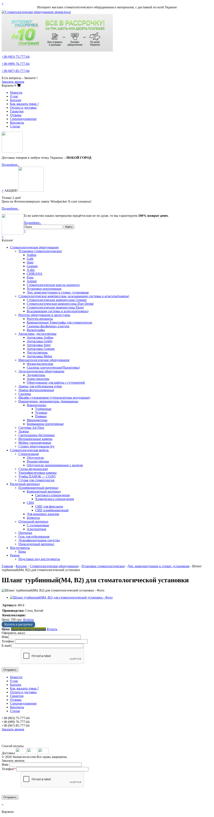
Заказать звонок (13, 81)
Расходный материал (25, 484)
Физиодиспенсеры (40, 364)
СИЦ (30, 502)
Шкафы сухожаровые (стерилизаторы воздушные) (54, 397)
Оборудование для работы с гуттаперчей (56, 382)
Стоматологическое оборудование (34, 247)
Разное (15, 555)
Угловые (41, 412)
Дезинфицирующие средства (39, 540)
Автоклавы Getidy (40, 341)
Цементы (33, 517)
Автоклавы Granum (41, 349)
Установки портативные (44, 288)
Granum (32, 266)
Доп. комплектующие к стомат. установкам (58, 292)
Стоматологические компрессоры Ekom (55, 307)
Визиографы (36, 330)
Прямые (41, 416)
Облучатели (35, 457)
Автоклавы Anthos (40, 337)
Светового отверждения (52, 495)
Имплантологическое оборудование (44, 360)
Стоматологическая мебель (29, 450)
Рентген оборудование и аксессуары (44, 315)
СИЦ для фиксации (49, 506)
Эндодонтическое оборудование (41, 371)
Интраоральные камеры (35, 439)
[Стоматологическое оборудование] (36, 12)
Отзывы (16, 115)
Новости (16, 92)
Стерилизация (28, 454)
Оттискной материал (33, 521)
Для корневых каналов (43, 514)
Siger (30, 262)
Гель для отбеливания (33, 536)
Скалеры (24, 394)
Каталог (16, 100)
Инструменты (20, 548)
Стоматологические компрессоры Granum (57, 300)
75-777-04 (15, 56)
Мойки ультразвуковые (34, 442)
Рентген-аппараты (40, 318)
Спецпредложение (23, 119)
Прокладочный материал (36, 544)
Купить (28, 619)
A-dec (31, 270)
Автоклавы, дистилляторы (37, 333)
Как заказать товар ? (24, 104)
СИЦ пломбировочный (52, 510)
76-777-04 (15, 64)
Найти (69, 226)
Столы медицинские (33, 469)
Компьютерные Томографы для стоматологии (59, 322)
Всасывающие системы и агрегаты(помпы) (57, 311)
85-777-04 (15, 71)
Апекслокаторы (38, 379)
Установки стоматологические (40, 251)
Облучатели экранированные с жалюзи (55, 465)
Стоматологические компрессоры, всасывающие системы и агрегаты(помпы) (73, 296)
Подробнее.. (10, 164)
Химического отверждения (54, 499)
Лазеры (23, 431)
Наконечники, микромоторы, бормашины (48, 401)
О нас (14, 96)
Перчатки (25, 533)
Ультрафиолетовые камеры (37, 472)
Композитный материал (44, 491)
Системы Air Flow (31, 427)
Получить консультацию (28, 629)
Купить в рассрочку (18, 624)
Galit (30, 258)
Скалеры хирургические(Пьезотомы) (53, 367)
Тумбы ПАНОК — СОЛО (37, 476)
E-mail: (6, 645)
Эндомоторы (36, 375)
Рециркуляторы (38, 461)
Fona (30, 277)
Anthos (31, 255)
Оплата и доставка (23, 107)
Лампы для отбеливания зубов (40, 386)
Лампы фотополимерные (36, 390)
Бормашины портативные (45, 424)
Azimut (32, 281)
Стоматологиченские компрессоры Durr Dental (60, 303)
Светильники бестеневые (36, 435)
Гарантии (17, 111)
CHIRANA (34, 273)
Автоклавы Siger (39, 345)
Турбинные (43, 409)
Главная (7, 566)
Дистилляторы (37, 352)
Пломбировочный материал (38, 487)
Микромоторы (37, 420)
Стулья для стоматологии (36, 480)
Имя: (5, 637)
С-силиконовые (38, 525)
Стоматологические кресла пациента (53, 285)
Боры (22, 551)
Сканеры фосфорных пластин (48, 326)
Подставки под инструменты (39, 559)
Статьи (15, 126)
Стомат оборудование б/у (36, 446)
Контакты (17, 122)
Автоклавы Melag (39, 356)
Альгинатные (36, 529)
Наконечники (36, 405)
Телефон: (8, 641)
